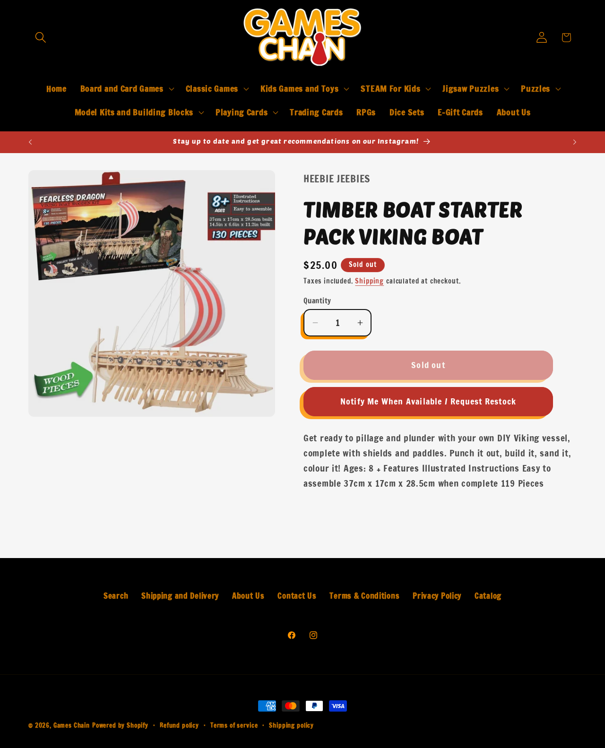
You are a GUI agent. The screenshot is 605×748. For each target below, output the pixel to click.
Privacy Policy (437, 596)
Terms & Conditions (364, 596)
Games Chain (71, 725)
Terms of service (234, 725)
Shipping (369, 281)
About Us (248, 596)
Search (116, 596)
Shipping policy (291, 725)
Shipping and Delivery (180, 596)
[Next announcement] (574, 142)
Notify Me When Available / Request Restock (428, 401)
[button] (40, 37)
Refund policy (179, 725)
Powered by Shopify (120, 725)
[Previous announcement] (30, 142)
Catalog (488, 596)
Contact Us (296, 596)
